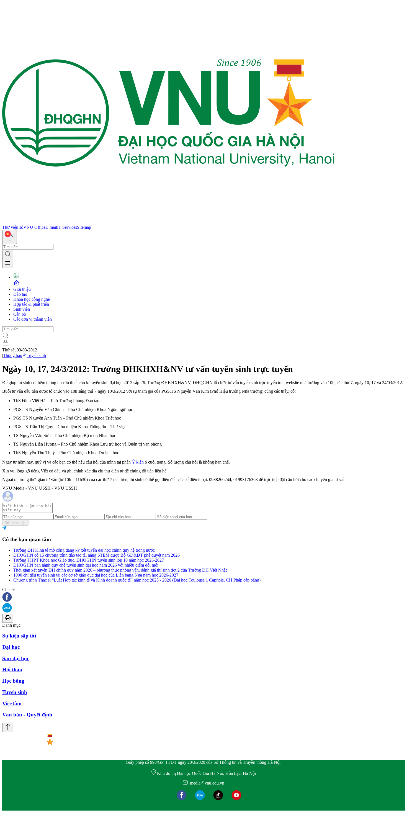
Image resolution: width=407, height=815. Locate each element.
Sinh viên (21, 309)
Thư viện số (12, 227)
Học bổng (13, 681)
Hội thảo (12, 669)
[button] (203, 597)
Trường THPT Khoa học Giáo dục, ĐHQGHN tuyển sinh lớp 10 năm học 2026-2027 (88, 560)
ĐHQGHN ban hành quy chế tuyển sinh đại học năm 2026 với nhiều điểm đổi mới (85, 565)
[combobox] (9, 237)
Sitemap (84, 227)
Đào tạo (20, 294)
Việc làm (12, 703)
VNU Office (34, 227)
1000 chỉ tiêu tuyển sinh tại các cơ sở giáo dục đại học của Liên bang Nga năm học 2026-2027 (95, 575)
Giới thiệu (22, 289)
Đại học (11, 647)
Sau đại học (15, 658)
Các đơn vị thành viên (32, 319)
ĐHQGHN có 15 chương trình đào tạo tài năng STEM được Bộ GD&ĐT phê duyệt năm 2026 (96, 555)
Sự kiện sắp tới (19, 636)
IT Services (67, 227)
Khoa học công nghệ (31, 299)
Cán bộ (19, 314)
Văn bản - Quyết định (27, 715)
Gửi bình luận (15, 523)
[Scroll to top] (7, 727)
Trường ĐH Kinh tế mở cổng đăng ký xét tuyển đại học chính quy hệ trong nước (84, 550)
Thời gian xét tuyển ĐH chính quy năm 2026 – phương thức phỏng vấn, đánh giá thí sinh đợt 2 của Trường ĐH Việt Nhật (120, 570)
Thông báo (12, 355)
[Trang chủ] (168, 222)
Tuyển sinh (36, 355)
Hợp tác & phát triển (31, 304)
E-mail (51, 227)
